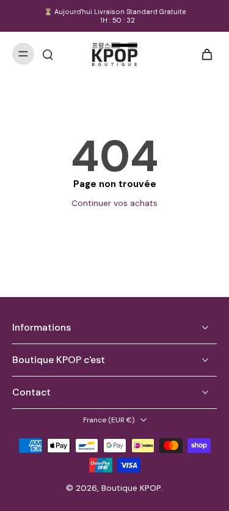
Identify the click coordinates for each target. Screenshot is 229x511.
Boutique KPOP (131, 487)
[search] (47, 54)
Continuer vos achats (114, 202)
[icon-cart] (203, 54)
